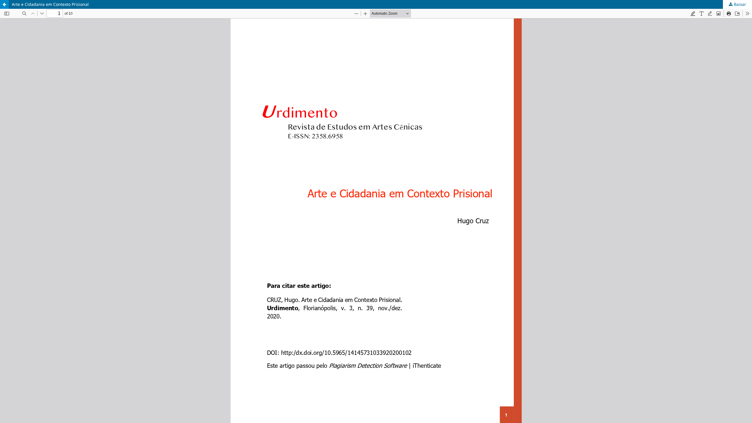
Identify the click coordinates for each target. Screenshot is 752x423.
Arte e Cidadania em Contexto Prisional (50, 4)
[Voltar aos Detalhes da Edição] (4, 4)
